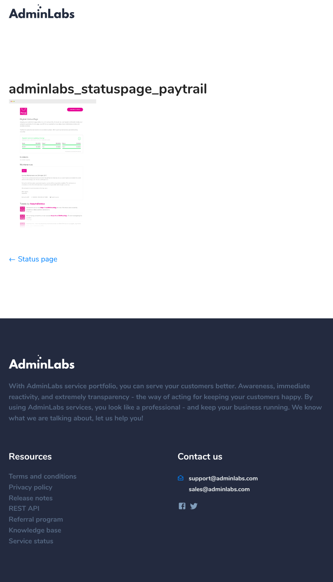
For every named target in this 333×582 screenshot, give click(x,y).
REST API (24, 509)
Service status (31, 541)
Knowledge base (35, 530)
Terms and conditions (43, 476)
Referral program (36, 519)
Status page (37, 259)
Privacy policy (30, 487)
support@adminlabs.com (222, 479)
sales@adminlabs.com (219, 489)
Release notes (30, 498)
